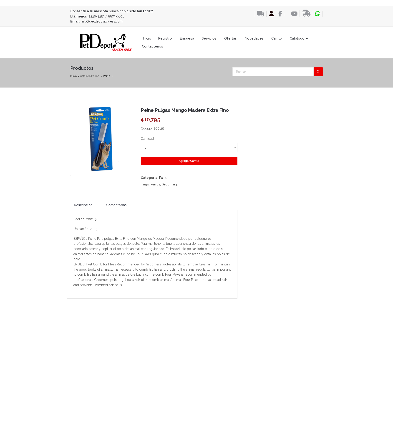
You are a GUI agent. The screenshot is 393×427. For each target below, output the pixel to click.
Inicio (147, 38)
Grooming (169, 184)
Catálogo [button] (297, 38)
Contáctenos (152, 46)
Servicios (209, 38)
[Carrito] (285, 14)
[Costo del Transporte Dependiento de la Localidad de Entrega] (259, 14)
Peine (106, 75)
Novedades (254, 38)
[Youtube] (293, 14)
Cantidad (147, 138)
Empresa (187, 38)
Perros (155, 184)
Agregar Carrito (189, 160)
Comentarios (116, 205)
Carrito (276, 38)
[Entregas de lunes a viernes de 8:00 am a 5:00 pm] (305, 13)
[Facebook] (279, 14)
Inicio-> (74, 75)
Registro (165, 38)
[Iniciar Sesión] (270, 14)
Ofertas (230, 38)
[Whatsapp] (318, 14)
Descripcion (83, 205)
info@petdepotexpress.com (102, 21)
